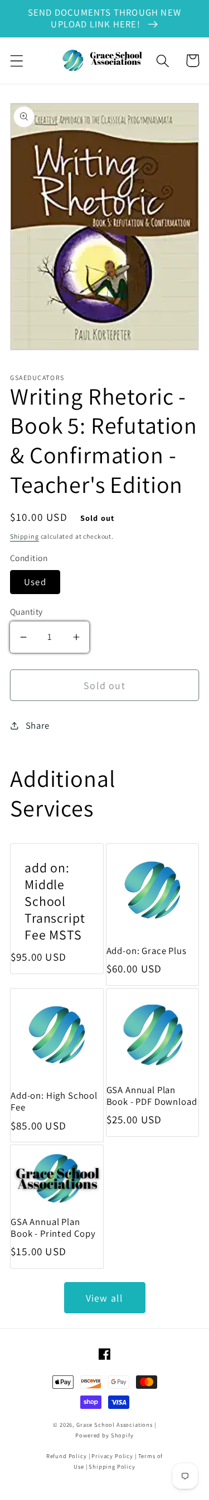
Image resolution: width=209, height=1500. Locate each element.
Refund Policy (66, 1456)
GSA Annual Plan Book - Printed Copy (53, 1228)
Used (35, 582)
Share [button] (38, 725)
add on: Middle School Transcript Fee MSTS (55, 901)
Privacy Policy (112, 1456)
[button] (17, 60)
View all (105, 1298)
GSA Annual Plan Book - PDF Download (151, 1096)
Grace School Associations (114, 1424)
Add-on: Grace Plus (146, 951)
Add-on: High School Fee (54, 1101)
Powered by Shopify (104, 1435)
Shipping (24, 536)
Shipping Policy (112, 1466)
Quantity (26, 611)
